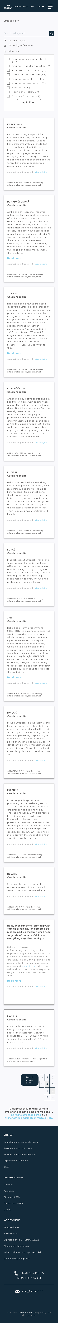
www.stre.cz (28, 966)
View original (41, 172)
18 (47, 1097)
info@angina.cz (32, 1291)
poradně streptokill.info (26, 1114)
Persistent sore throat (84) (29, 74)
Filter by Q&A (17, 40)
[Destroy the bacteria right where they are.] (8, 6)
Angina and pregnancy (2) (29, 83)
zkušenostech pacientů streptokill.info (29, 1118)
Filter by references (21, 45)
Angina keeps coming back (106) (29, 60)
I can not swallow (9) (25, 92)
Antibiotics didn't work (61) (29, 70)
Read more (14, 258)
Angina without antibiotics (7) (31, 66)
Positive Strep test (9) (26, 96)
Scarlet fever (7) (22, 87)
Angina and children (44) (28, 79)
